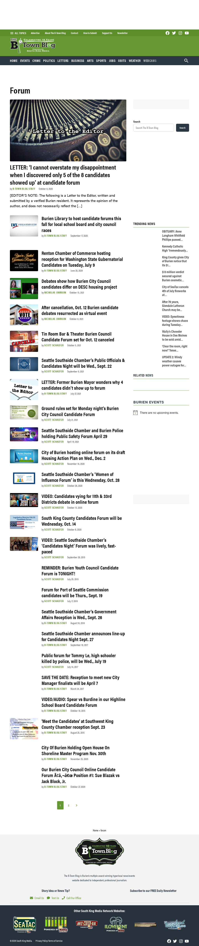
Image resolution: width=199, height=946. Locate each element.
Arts (90, 60)
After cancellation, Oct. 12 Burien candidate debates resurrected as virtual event (80, 310)
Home (13, 60)
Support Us (107, 33)
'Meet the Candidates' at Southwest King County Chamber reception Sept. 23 (77, 724)
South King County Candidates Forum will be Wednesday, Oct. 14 (82, 520)
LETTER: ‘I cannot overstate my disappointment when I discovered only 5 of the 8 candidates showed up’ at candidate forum (63, 174)
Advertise (35, 33)
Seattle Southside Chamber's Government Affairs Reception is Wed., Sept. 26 (79, 614)
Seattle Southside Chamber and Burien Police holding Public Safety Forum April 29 (82, 433)
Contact (74, 33)
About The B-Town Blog (55, 33)
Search (136, 121)
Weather (135, 60)
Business (77, 60)
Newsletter (122, 33)
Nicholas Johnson (55, 292)
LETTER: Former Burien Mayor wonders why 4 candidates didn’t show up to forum (82, 384)
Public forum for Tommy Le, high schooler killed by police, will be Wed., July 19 (79, 658)
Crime (36, 60)
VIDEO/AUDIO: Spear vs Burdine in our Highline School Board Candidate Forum (83, 702)
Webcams (149, 60)
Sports (101, 60)
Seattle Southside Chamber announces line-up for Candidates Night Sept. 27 (83, 636)
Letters (63, 60)
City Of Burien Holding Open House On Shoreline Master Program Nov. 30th (76, 750)
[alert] (161, 412)
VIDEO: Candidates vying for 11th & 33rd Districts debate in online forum (77, 498)
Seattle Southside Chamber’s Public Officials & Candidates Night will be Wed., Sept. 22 (83, 363)
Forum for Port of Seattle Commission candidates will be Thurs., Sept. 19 (75, 592)
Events (25, 60)
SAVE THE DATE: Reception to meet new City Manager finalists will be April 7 (81, 680)
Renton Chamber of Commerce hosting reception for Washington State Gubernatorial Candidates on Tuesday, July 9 (82, 258)
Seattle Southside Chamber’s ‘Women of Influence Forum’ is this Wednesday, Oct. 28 (81, 477)
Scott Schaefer (54, 345)
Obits (122, 60)
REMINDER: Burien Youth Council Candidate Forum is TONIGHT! (80, 570)
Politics (49, 60)
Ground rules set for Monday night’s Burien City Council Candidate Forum (80, 411)
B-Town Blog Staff (24, 188)
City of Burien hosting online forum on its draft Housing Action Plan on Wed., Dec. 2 (83, 455)
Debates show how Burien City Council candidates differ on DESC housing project (79, 283)
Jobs (112, 60)
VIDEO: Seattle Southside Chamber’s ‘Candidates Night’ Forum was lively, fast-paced (79, 545)
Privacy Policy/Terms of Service (49, 941)
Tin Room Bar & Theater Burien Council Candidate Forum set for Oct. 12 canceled (78, 336)
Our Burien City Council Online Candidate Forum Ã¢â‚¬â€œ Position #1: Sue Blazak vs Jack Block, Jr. (81, 775)
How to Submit (90, 33)
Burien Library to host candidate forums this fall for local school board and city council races (81, 224)
